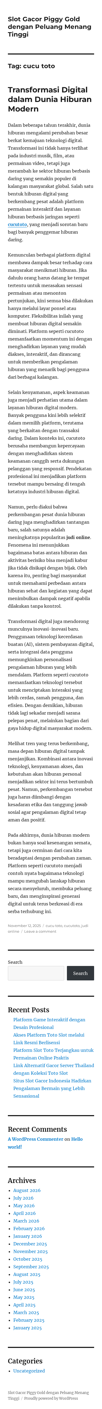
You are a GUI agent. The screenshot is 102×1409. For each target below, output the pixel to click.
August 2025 (27, 1274)
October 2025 (27, 1259)
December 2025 (30, 1244)
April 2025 (24, 1305)
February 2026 (29, 1228)
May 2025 (24, 1297)
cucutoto (17, 224)
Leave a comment (40, 931)
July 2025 (23, 1282)
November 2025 (30, 1251)
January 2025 (27, 1327)
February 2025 (29, 1320)
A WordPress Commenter (35, 1139)
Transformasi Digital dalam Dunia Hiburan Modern (50, 99)
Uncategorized (29, 1371)
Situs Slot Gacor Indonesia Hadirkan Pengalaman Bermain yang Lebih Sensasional (52, 1088)
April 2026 (24, 1213)
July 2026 (23, 1198)
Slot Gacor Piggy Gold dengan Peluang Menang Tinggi (49, 26)
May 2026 (24, 1205)
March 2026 (26, 1221)
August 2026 (27, 1190)
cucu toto (54, 925)
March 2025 (26, 1312)
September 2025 (31, 1266)
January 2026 (27, 1236)
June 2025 (24, 1289)
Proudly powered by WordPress (51, 1398)
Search (15, 962)
